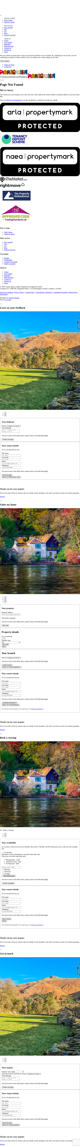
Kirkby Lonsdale (9, 264)
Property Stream (14, 298)
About (6, 40)
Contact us (7, 48)
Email (4, 461)
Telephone (5, 465)
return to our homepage (14, 100)
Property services (9, 35)
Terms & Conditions (6, 292)
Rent (5, 33)
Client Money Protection (44, 292)
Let (5, 31)
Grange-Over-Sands (10, 262)
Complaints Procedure (60, 292)
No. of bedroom (7, 636)
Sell (5, 29)
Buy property (8, 27)
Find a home (8, 20)
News (6, 52)
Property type (6, 640)
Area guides (8, 42)
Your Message (6, 428)
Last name (5, 457)
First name (5, 453)
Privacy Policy (19, 292)
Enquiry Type (6, 1072)
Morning (7, 869)
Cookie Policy (30, 292)
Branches (7, 44)
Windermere (8, 260)
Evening (7, 874)
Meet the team (8, 46)
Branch (4, 426)
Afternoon (7, 872)
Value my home (9, 22)
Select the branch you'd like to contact (14, 1074)
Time (14, 856)
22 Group (8, 300)
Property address (7, 612)
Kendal (6, 258)
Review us (7, 50)
